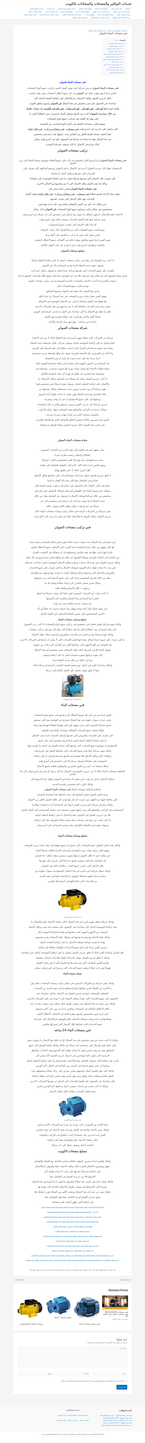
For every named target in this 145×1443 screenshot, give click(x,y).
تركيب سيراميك (83, 1415)
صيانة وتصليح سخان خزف (105, 15)
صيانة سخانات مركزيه (35, 12)
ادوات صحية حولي (116, 9)
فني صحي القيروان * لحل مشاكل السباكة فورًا (117, 1418)
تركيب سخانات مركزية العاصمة (49, 15)
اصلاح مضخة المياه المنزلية (70, 1212)
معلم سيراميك (72, 1415)
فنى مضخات (50, 9)
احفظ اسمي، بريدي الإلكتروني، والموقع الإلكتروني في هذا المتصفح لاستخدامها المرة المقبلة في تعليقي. (92, 1381)
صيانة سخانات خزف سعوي (121, 12)
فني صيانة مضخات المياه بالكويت (56, 1246)
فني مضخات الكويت (79, 1251)
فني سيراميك (61, 1415)
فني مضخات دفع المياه (66, 1255)
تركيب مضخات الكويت (123, 15)
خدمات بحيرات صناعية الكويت (100, 18)
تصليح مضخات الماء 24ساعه (53, 1217)
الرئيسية (127, 9)
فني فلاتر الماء (35, 129)
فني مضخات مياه (53, 1255)
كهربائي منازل (72, 108)
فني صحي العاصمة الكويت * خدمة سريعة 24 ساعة (116, 1415)
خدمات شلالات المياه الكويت (121, 18)
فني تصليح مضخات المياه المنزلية (66, 1241)
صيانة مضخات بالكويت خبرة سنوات (91, 1236)
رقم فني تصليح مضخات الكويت (62, 1226)
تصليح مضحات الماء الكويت (92, 1217)
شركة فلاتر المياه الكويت (80, 18)
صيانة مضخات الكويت (61, 1231)
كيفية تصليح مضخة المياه (79, 1260)
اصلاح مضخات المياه (47, 1207)
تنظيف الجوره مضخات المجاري (82, 1226)
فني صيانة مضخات (89, 1246)
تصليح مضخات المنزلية (91, 1222)
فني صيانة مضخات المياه (75, 1246)
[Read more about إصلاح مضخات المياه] (58, 1305)
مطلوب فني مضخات (32, 1260)
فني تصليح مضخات (83, 1241)
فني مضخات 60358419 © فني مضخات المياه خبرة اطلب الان (115, 1314)
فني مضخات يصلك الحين (111, 1260)
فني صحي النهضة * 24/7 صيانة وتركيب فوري (117, 1423)
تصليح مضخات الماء (68, 1217)
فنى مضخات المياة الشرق (71, 1236)
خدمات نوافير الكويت (30, 15)
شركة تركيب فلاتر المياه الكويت (72, 15)
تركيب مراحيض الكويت (36, 9)
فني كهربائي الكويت (54, 108)
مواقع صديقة (90, 15)
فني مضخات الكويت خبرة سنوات (62, 1251)
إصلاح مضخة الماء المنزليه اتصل (94, 1207)
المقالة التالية (19, 1280)
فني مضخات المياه (104, 1255)
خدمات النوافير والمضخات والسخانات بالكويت (98, 3)
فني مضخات (72, 129)
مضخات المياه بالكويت (46, 1260)
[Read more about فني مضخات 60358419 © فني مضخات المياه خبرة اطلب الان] (115, 1302)
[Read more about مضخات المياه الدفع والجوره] (30, 1308)
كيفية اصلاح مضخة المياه (95, 1260)
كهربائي (99, 108)
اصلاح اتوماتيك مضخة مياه (75, 1207)
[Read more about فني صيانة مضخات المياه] (87, 1308)
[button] (85, 14)
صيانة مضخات (73, 1231)
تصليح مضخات (79, 1217)
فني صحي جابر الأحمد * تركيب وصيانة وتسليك (117, 1420)
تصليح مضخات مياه (64, 1222)
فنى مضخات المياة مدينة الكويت (53, 1236)
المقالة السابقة (125, 1280)
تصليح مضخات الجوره (85, 9)
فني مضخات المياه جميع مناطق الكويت (85, 1255)
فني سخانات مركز (55, 129)
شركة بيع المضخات (84, 1231)
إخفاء (116, 40)
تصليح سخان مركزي (66, 12)
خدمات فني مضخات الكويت (120, 1319)
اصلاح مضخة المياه (85, 1212)
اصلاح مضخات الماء (61, 1207)
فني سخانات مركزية (51, 12)
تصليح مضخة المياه (52, 1222)
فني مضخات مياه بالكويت (39, 1255)
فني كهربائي (87, 108)
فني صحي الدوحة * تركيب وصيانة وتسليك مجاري (116, 1425)
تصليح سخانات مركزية (82, 12)
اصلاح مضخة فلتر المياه (54, 1212)
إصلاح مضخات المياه (62, 1317)
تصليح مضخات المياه (101, 9)
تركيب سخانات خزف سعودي (101, 12)
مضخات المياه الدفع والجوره (62, 1260)
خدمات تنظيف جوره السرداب (66, 9)
